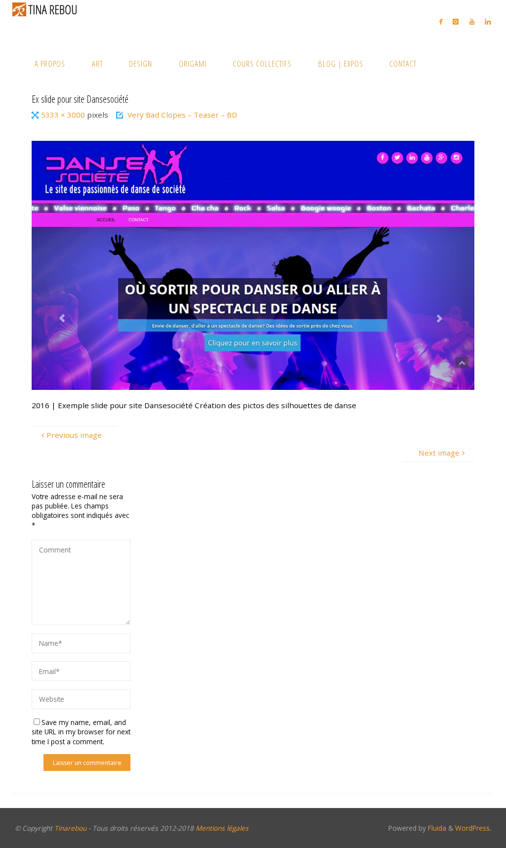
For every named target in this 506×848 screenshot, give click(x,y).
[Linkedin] (487, 21)
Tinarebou (70, 828)
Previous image (74, 435)
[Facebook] (441, 21)
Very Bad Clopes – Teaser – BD (182, 115)
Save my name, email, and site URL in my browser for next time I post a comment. (81, 732)
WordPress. (473, 828)
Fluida (436, 828)
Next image (439, 453)
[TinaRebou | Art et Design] (47, 9)
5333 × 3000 (64, 115)
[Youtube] (471, 21)
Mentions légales (222, 828)
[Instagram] (456, 21)
